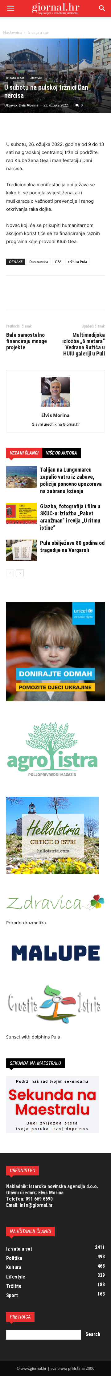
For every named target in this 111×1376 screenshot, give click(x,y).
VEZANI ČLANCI (24, 453)
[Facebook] (12, 126)
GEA (58, 261)
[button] (102, 8)
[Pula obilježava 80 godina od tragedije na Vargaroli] (21, 550)
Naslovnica (12, 32)
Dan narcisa (38, 261)
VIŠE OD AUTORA (61, 453)
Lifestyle (36, 77)
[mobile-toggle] (10, 8)
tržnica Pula (77, 261)
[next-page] (20, 573)
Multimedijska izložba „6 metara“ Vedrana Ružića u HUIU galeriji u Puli (83, 344)
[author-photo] (55, 406)
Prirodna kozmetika (26, 923)
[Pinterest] (41, 126)
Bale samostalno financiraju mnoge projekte (26, 341)
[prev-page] (10, 573)
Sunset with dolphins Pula (33, 1037)
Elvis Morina (28, 105)
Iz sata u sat (38, 32)
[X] (26, 126)
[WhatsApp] (55, 126)
